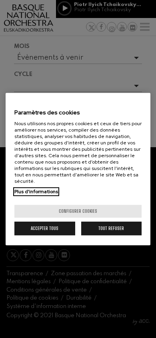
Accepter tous (44, 228)
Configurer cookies (78, 211)
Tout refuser (111, 228)
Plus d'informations (36, 191)
